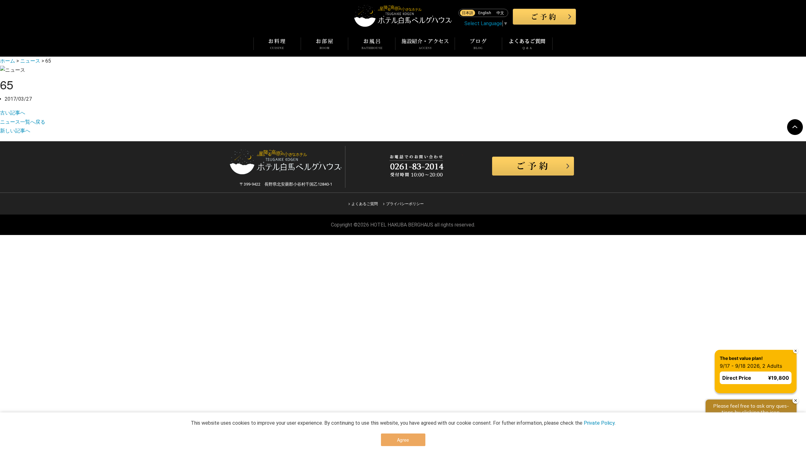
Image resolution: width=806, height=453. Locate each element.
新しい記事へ (15, 131)
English (484, 13)
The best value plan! (741, 358)
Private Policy (599, 423)
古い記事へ (12, 113)
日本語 (467, 13)
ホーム (7, 61)
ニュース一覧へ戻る (22, 122)
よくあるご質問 (364, 204)
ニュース (30, 61)
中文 (500, 13)
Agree (403, 440)
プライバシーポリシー (405, 204)
